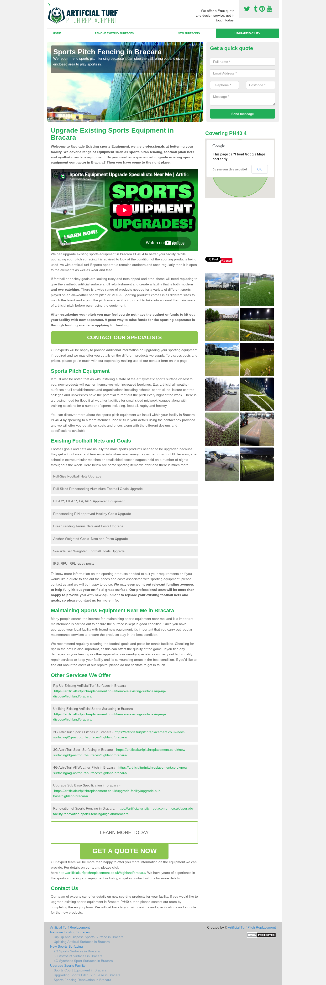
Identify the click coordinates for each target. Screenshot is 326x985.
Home (57, 33)
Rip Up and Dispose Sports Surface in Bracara (89, 937)
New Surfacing (189, 33)
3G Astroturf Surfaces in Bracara (78, 956)
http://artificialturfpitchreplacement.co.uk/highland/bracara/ (102, 873)
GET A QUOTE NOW (124, 851)
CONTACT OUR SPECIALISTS (124, 337)
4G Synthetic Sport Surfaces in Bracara (83, 961)
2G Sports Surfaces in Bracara (77, 951)
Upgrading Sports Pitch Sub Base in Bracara (87, 975)
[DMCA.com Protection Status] (261, 935)
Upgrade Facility (247, 33)
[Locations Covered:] (49, 4)
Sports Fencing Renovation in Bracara (82, 980)
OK (259, 169)
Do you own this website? (230, 169)
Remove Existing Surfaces (114, 33)
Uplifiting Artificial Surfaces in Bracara (82, 942)
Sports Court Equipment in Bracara (80, 970)
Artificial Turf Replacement (70, 927)
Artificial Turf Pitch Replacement (252, 927)
